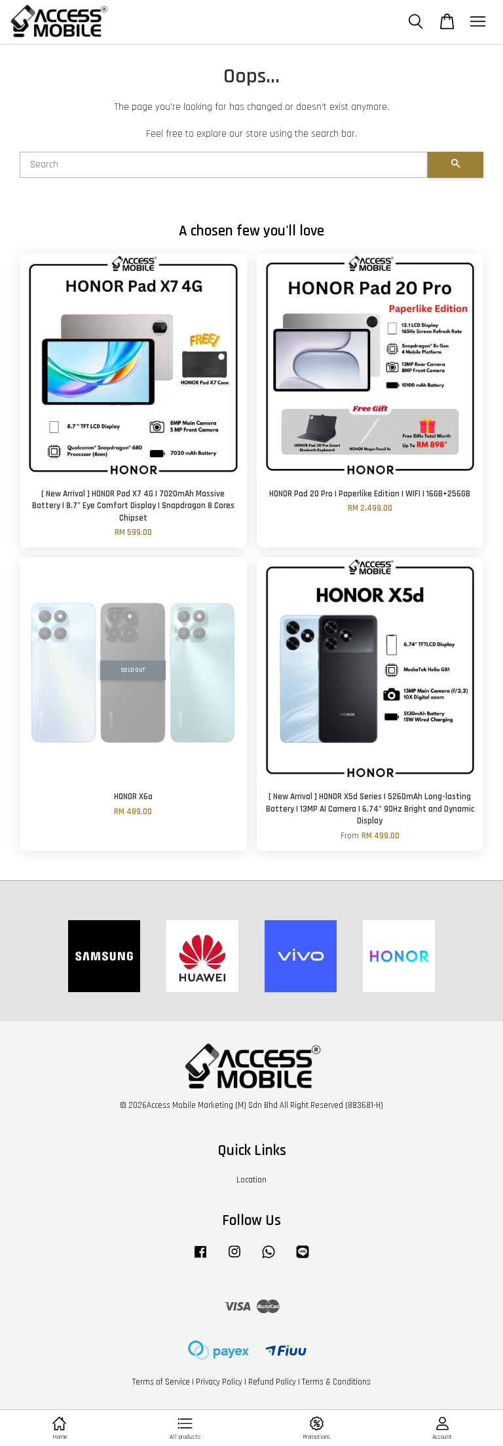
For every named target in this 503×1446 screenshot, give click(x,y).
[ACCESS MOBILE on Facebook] (200, 1258)
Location (251, 1180)
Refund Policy (272, 1382)
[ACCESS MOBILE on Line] (302, 1258)
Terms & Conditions (336, 1382)
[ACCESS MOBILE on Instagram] (234, 1258)
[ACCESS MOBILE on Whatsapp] (268, 1258)
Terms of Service (161, 1382)
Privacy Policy (219, 1382)
